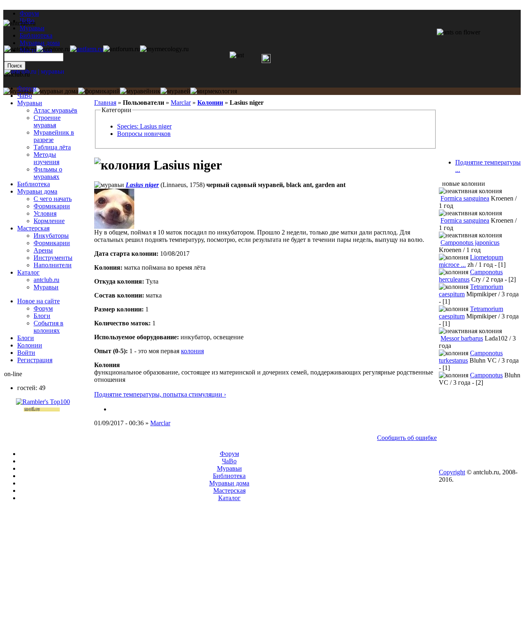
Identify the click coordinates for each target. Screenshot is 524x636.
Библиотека (33, 183)
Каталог (28, 272)
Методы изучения (46, 158)
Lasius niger (142, 184)
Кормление (49, 220)
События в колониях (48, 327)
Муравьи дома (37, 191)
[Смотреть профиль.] (114, 226)
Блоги (42, 315)
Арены (43, 250)
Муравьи (29, 102)
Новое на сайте (38, 301)
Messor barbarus (461, 338)
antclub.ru (46, 279)
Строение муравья (47, 121)
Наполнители (53, 265)
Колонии (210, 102)
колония (192, 350)
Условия (45, 213)
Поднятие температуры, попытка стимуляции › (160, 394)
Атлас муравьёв (55, 110)
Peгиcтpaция (34, 359)
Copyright (452, 472)
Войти (26, 352)
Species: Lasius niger (144, 126)
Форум (29, 13)
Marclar (181, 102)
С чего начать (53, 198)
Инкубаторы (51, 235)
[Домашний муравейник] (86, 48)
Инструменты (53, 257)
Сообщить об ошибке (407, 437)
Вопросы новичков (144, 133)
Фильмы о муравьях (48, 173)
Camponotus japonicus (469, 242)
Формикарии (52, 206)
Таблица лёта (52, 147)
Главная (105, 102)
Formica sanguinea (464, 198)
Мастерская (33, 228)
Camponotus (486, 375)
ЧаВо (24, 95)
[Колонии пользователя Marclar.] (114, 409)
